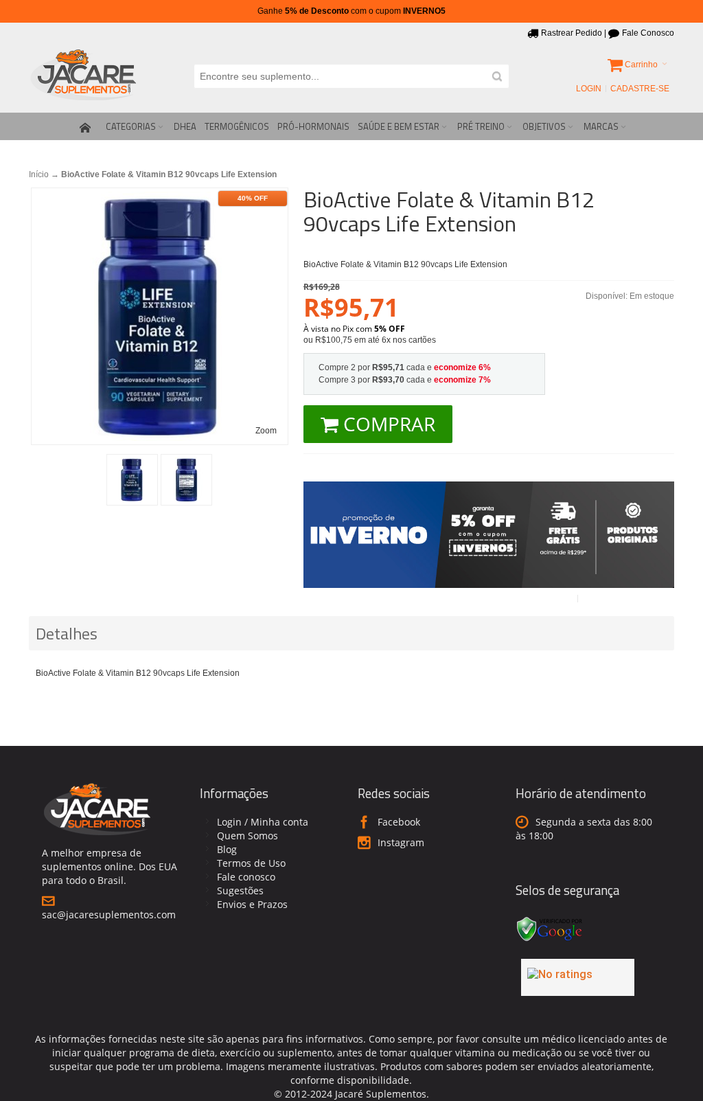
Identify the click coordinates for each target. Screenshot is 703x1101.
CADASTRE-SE (639, 88)
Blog (227, 849)
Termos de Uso (251, 863)
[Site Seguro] (550, 918)
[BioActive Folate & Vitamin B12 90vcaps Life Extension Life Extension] (132, 480)
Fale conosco (246, 876)
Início (39, 174)
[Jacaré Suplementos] (84, 76)
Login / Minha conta (262, 821)
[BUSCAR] (497, 76)
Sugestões (240, 890)
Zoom (266, 430)
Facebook (399, 821)
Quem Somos (247, 835)
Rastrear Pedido (571, 33)
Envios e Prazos (252, 904)
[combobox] (351, 76)
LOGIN (588, 88)
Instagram (401, 842)
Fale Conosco (648, 33)
